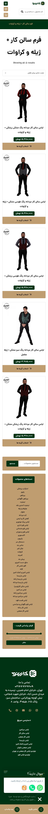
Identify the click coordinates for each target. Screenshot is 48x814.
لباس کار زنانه (23, 607)
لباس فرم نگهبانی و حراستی (23, 604)
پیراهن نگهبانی (22, 498)
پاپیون (20, 538)
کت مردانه (22, 515)
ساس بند (20, 545)
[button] (42, 774)
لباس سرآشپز (24, 729)
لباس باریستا (21, 576)
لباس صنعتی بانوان (24, 747)
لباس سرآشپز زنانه (20, 593)
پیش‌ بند (21, 559)
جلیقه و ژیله (22, 508)
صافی (24, 642)
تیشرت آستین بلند (22, 505)
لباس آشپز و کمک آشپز (21, 572)
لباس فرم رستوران (22, 532)
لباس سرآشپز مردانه (20, 596)
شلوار (23, 512)
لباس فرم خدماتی (22, 528)
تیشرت (22, 502)
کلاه (21, 569)
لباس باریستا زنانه (20, 579)
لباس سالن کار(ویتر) (21, 586)
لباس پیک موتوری (22, 522)
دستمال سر (20, 542)
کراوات (20, 552)
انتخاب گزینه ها (22, 146)
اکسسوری (21, 535)
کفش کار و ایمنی (23, 518)
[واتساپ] (30, 710)
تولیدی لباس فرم (24, 754)
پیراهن (22, 495)
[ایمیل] (23, 710)
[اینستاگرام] (36, 710)
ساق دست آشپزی (21, 562)
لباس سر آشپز (21, 589)
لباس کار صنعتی (22, 611)
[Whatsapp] (40, 788)
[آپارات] (16, 710)
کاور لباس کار (21, 566)
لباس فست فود (21, 600)
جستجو (12, 463)
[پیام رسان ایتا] (24, 788)
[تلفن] (10, 710)
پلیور (22, 492)
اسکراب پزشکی (22, 488)
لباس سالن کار (24, 733)
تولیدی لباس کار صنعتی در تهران (24, 751)
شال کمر (20, 548)
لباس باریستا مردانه (20, 582)
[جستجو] (22, 11)
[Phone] (32, 788)
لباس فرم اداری (22, 525)
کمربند (20, 555)
